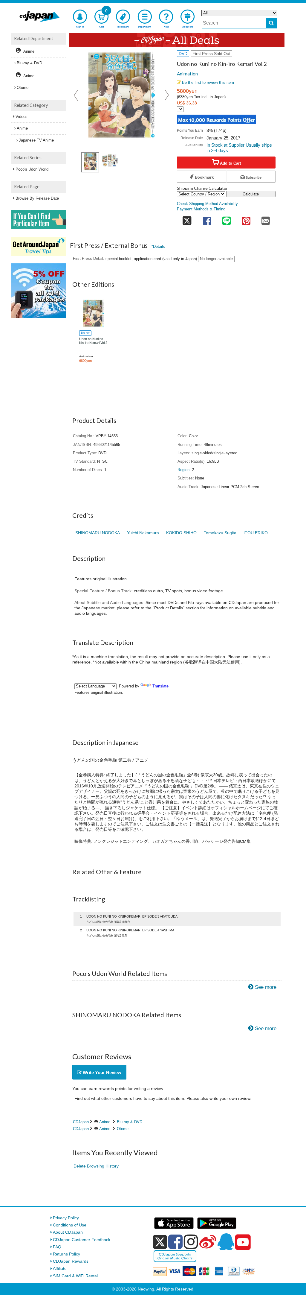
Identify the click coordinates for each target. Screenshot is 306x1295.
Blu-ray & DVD (129, 1122)
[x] (160, 1242)
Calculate (251, 194)
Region (183, 470)
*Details (158, 246)
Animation (187, 73)
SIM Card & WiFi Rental (75, 1275)
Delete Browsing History (96, 1166)
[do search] (271, 23)
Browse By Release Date (37, 198)
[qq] (225, 1241)
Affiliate (60, 1268)
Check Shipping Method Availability (207, 204)
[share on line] (226, 219)
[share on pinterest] (246, 219)
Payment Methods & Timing (201, 209)
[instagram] (191, 1241)
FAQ (57, 1246)
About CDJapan (68, 1232)
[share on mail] (266, 219)
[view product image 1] (90, 162)
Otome (122, 1129)
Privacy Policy (66, 1217)
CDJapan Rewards (70, 1261)
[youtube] (243, 1242)
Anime (104, 1122)
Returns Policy (66, 1254)
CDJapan (81, 1122)
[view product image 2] (110, 161)
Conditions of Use (69, 1225)
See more (265, 987)
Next (167, 95)
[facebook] (175, 1241)
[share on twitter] (187, 219)
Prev (76, 95)
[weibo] (207, 1241)
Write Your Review (101, 1072)
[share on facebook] (207, 219)
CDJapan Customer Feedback (81, 1239)
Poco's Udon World (32, 169)
